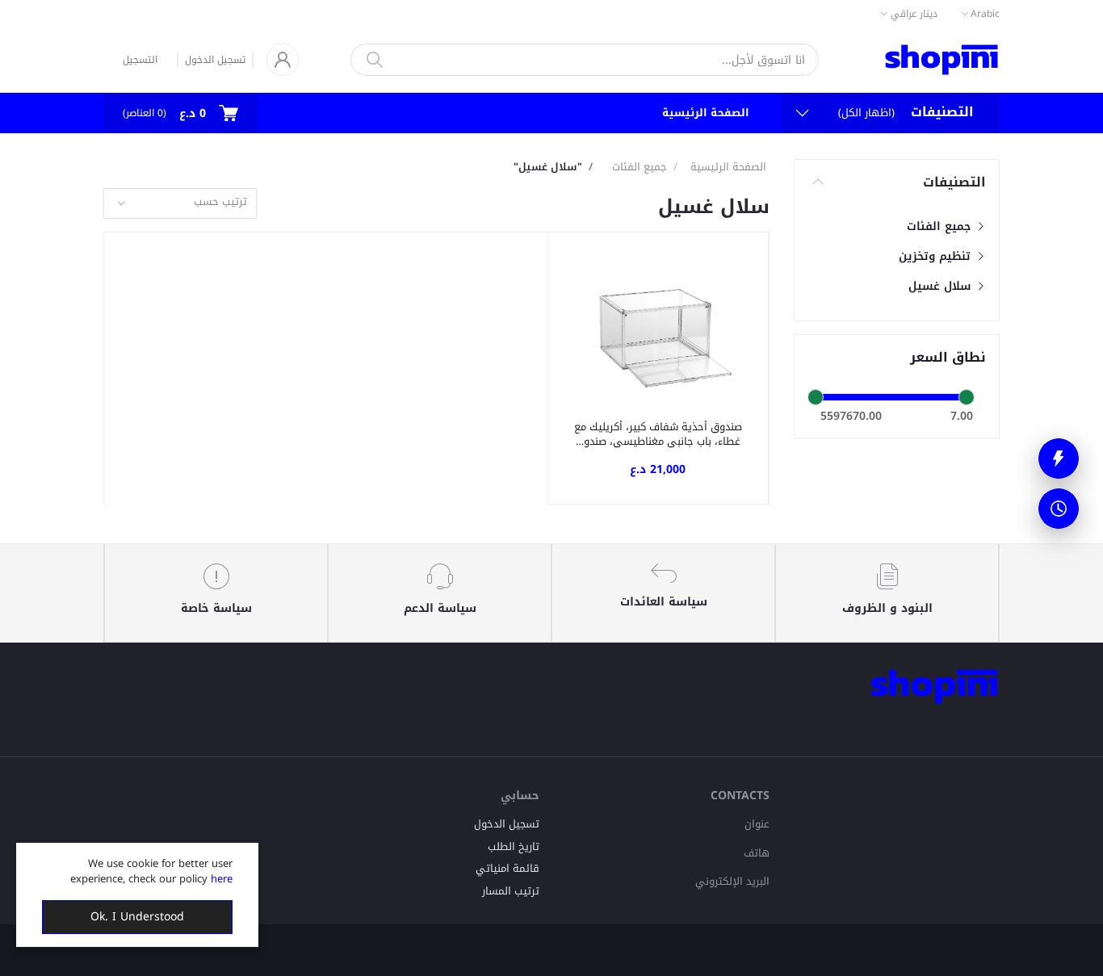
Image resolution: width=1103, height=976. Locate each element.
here (222, 879)
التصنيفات (954, 182)
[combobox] (180, 204)
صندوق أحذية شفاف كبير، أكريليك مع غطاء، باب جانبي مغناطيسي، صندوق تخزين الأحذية (658, 434)
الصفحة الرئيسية (705, 113)
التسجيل (140, 60)
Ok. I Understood (137, 917)
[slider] (815, 397)
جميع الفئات (941, 226)
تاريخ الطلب (513, 846)
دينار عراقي (914, 14)
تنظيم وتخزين (937, 256)
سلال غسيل (941, 286)
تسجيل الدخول (215, 59)
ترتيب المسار (510, 891)
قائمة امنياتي (507, 868)
